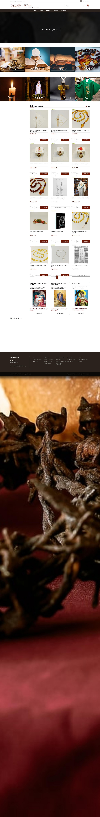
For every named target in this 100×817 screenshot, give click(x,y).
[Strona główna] (15, 5)
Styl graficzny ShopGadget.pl (73, 373)
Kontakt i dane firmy (83, 359)
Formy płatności (59, 359)
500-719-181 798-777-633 (17, 365)
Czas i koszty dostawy (61, 361)
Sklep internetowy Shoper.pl (85, 373)
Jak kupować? (71, 361)
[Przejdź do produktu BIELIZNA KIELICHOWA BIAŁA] (60, 153)
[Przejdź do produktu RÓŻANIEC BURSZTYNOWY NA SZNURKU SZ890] (39, 187)
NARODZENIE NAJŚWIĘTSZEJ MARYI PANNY (38, 284)
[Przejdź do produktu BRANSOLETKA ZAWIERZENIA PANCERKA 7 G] (60, 255)
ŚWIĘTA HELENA (76, 283)
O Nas (80, 361)
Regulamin (35, 361)
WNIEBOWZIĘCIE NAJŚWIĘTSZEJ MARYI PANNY (58, 284)
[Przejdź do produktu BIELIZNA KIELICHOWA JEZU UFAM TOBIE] (39, 153)
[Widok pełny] (89, 106)
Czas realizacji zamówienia (59, 364)
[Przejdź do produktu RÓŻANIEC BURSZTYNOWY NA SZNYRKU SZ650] (81, 119)
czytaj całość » (39, 313)
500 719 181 (28, 5)
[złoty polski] (81, 1)
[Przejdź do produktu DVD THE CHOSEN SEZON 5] (60, 221)
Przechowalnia (48, 363)
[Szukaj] (83, 5)
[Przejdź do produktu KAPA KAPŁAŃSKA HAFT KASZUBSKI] (81, 255)
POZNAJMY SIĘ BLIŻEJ (50, 30)
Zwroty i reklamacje (37, 359)
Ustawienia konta (48, 361)
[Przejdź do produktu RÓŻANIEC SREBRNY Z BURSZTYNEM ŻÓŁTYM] (39, 255)
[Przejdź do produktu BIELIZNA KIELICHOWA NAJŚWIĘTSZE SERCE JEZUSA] (81, 153)
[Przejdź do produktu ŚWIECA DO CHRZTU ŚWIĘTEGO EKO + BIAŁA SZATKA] (39, 119)
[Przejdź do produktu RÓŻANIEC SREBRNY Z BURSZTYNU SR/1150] (81, 221)
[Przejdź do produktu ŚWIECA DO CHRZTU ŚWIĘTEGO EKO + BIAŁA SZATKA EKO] (60, 119)
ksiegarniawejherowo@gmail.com (34, 7)
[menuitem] (35, 10)
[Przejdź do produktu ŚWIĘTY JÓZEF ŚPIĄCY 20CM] (39, 221)
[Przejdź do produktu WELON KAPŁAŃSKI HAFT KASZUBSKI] (81, 187)
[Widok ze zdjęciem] (86, 106)
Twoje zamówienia (49, 359)
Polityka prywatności (72, 359)
